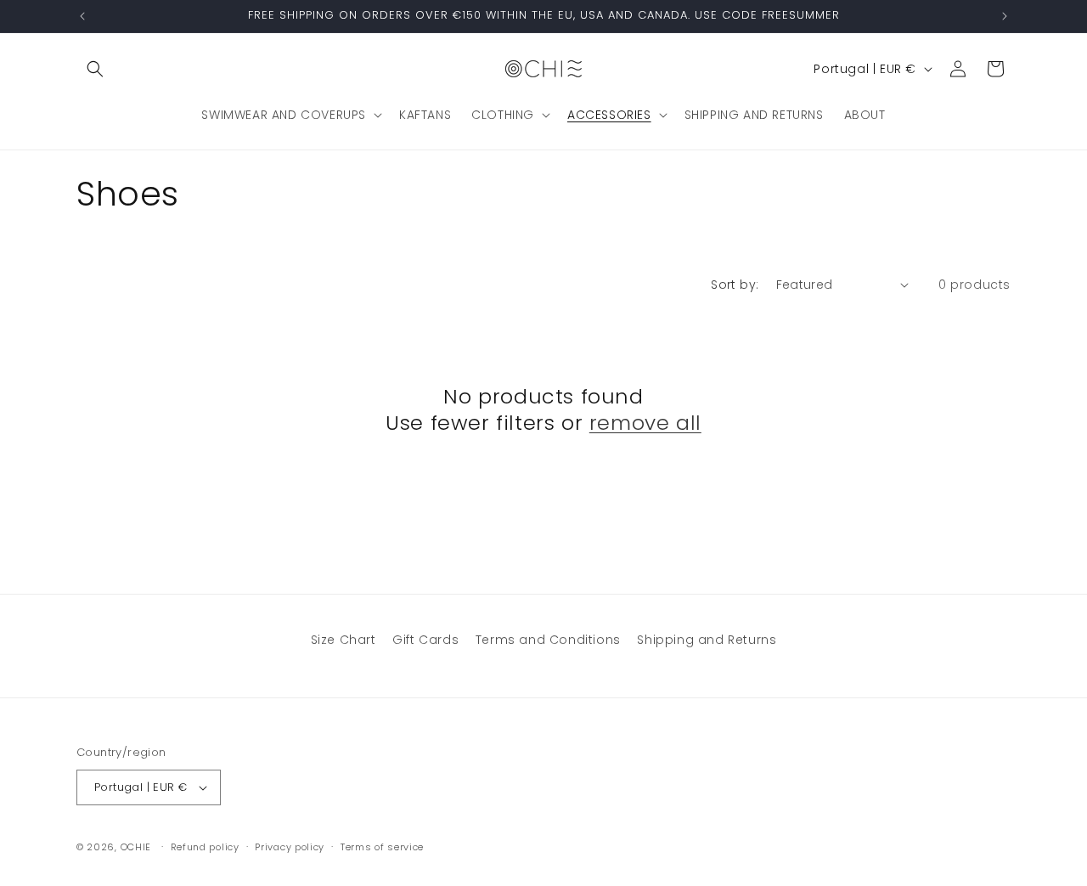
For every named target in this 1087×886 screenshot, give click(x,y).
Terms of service (382, 847)
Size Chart (343, 639)
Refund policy (205, 847)
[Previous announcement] (82, 16)
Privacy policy (289, 847)
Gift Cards (425, 639)
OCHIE (136, 847)
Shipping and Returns (706, 639)
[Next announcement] (1004, 16)
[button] (95, 68)
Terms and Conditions (548, 639)
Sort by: (734, 284)
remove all (645, 422)
